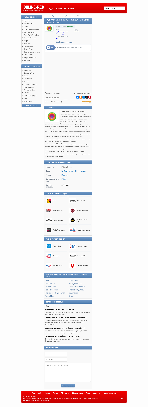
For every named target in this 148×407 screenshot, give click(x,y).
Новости (27, 21)
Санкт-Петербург (30, 95)
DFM (47, 280)
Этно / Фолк (28, 55)
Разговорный (28, 24)
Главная (46, 16)
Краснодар (28, 79)
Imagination (73, 293)
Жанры (47, 393)
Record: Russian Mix (77, 287)
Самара (26, 93)
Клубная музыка (69, 16)
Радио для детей (30, 57)
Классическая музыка (32, 52)
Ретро (26, 41)
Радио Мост (49, 296)
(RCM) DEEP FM (75, 284)
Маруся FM (73, 280)
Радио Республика (76, 290)
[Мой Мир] (83, 97)
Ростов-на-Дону (29, 90)
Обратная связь (77, 393)
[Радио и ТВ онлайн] (33, 7)
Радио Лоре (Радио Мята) (55, 293)
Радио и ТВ (32, 396)
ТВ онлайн (69, 9)
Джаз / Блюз (28, 49)
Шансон (27, 43)
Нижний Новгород (30, 84)
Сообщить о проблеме (64, 42)
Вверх (123, 398)
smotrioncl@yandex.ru (42, 400)
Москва (77, 32)
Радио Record (50, 287)
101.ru (57, 39)
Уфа (25, 98)
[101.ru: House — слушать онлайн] (52, 121)
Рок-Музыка (28, 46)
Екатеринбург (29, 73)
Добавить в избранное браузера (33, 10)
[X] (86, 97)
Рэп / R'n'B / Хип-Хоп (31, 35)
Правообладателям (93, 393)
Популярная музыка (31, 29)
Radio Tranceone (51, 290)
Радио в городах (32, 66)
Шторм (71, 296)
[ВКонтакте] (77, 97)
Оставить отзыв (68, 386)
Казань (26, 76)
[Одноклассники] (80, 97)
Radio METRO (50, 284)
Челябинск (28, 101)
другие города (31, 105)
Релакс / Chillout (30, 38)
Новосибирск (29, 87)
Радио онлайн (55, 9)
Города (55, 393)
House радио (60, 34)
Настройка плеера (109, 393)
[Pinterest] (89, 97)
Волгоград (27, 70)
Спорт (26, 26)
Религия (27, 60)
